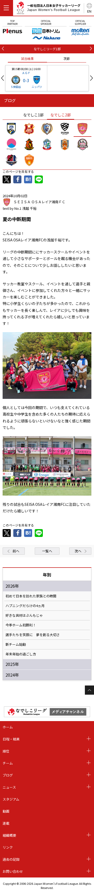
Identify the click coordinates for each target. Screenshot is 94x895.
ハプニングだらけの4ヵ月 (25, 606)
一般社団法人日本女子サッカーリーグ (53, 7)
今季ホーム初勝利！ (20, 625)
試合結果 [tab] (27, 58)
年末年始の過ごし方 (20, 654)
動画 (6, 811)
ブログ (8, 775)
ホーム (8, 726)
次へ (78, 550)
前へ (16, 550)
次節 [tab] (66, 58)
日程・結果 (11, 739)
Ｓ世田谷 (15, 87)
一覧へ (47, 550)
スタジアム (11, 799)
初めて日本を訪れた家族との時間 (30, 596)
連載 (6, 823)
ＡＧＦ (26, 73)
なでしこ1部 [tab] (33, 114)
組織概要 (9, 835)
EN (89, 11)
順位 (6, 751)
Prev (2, 78)
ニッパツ (37, 87)
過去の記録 (11, 859)
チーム (8, 763)
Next (91, 78)
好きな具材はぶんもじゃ (24, 615)
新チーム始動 (15, 644)
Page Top (89, 690)
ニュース (9, 787)
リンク (8, 847)
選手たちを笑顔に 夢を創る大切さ (32, 635)
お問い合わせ (13, 871)
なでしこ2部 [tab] (60, 114)
